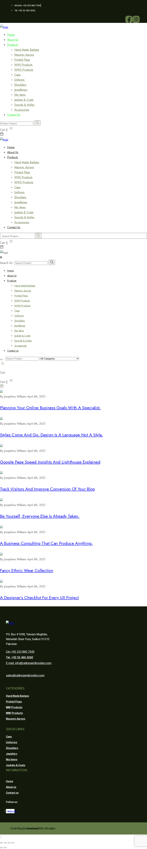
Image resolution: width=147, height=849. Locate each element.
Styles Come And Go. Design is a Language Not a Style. (51, 435)
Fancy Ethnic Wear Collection (26, 570)
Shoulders (20, 85)
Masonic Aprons (24, 55)
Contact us (12, 792)
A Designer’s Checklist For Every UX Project (39, 597)
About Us (11, 275)
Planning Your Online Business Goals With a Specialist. (50, 407)
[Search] (52, 262)
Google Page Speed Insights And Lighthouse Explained (50, 462)
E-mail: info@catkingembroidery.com (28, 663)
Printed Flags (22, 60)
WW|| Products (14, 713)
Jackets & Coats (24, 100)
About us (11, 787)
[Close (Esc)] (1, 842)
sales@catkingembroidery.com (25, 675)
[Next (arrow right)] (5, 847)
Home (10, 270)
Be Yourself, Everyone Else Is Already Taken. (39, 516)
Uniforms (19, 80)
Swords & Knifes (24, 105)
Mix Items (20, 95)
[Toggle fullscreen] (9, 842)
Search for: (7, 263)
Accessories (20, 345)
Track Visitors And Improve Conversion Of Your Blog (47, 489)
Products (12, 45)
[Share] (5, 842)
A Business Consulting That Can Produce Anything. (46, 543)
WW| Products (14, 707)
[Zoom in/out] (12, 842)
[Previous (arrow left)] (1, 847)
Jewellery (11, 753)
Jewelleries (20, 90)
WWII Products (23, 70)
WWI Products (23, 65)
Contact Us (13, 115)
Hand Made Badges (26, 50)
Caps (17, 75)
